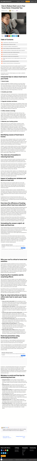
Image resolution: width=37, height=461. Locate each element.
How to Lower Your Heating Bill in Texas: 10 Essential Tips (7, 437)
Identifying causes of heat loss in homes (9, 44)
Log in (35, 1)
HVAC (17, 10)
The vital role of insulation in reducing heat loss (10, 46)
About (23, 452)
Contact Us (25, 459)
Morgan (7, 427)
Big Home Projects (6, 1)
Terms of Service (21, 459)
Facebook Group (32, 450)
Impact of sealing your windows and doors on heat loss (11, 48)
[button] (5, 36)
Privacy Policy (17, 459)
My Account (23, 450)
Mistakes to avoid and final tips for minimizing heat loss (11, 63)
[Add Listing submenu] (24, 1)
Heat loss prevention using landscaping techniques (11, 61)
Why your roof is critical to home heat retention (10, 54)
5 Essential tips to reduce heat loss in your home (10, 42)
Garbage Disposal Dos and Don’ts (20, 437)
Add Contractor (16, 450)
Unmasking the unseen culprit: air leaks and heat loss (11, 52)
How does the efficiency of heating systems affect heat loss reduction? (14, 50)
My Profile (23, 451)
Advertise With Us (17, 451)
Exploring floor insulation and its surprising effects (10, 56)
